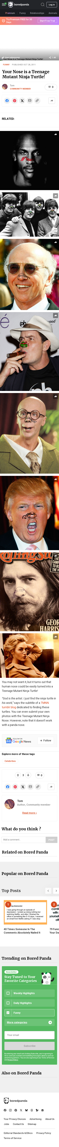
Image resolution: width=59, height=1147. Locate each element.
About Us (49, 1119)
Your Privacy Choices (15, 1119)
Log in (52, 4)
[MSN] (37, 1110)
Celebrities (10, 761)
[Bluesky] (26, 1110)
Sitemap (32, 1124)
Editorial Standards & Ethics (18, 1133)
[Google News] (42, 1110)
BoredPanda (18, 5)
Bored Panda (15, 1101)
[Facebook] (5, 1110)
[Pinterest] (15, 1110)
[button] (48, 891)
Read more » (29, 812)
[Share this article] (51, 101)
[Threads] (32, 1110)
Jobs (6, 1124)
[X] (21, 1110)
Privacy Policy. (13, 1060)
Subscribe (29, 1045)
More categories (17, 1022)
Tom (12, 85)
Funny (6, 64)
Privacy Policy (43, 1133)
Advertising (36, 1119)
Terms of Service (12, 1138)
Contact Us (18, 1124)
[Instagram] (10, 1110)
